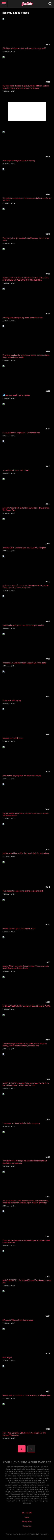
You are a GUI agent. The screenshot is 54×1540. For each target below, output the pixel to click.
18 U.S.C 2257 (27, 1513)
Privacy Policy (27, 1522)
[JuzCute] (27, 4)
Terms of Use (27, 1526)
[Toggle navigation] (4, 4)
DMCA (27, 1517)
